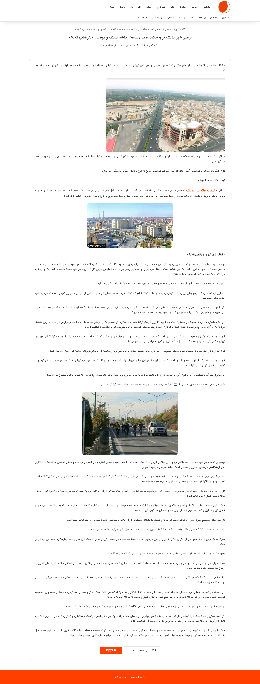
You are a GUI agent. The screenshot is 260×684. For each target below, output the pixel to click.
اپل (139, 7)
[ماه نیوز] (224, 7)
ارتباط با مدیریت (138, 677)
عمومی (170, 18)
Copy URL (111, 650)
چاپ (172, 7)
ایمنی (148, 7)
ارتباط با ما (142, 18)
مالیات (122, 7)
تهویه (112, 7)
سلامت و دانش (185, 18)
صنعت (183, 7)
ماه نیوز (225, 18)
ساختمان (206, 7)
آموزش (194, 7)
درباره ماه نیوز (157, 18)
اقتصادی (214, 18)
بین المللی (201, 18)
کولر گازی (161, 7)
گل (132, 7)
